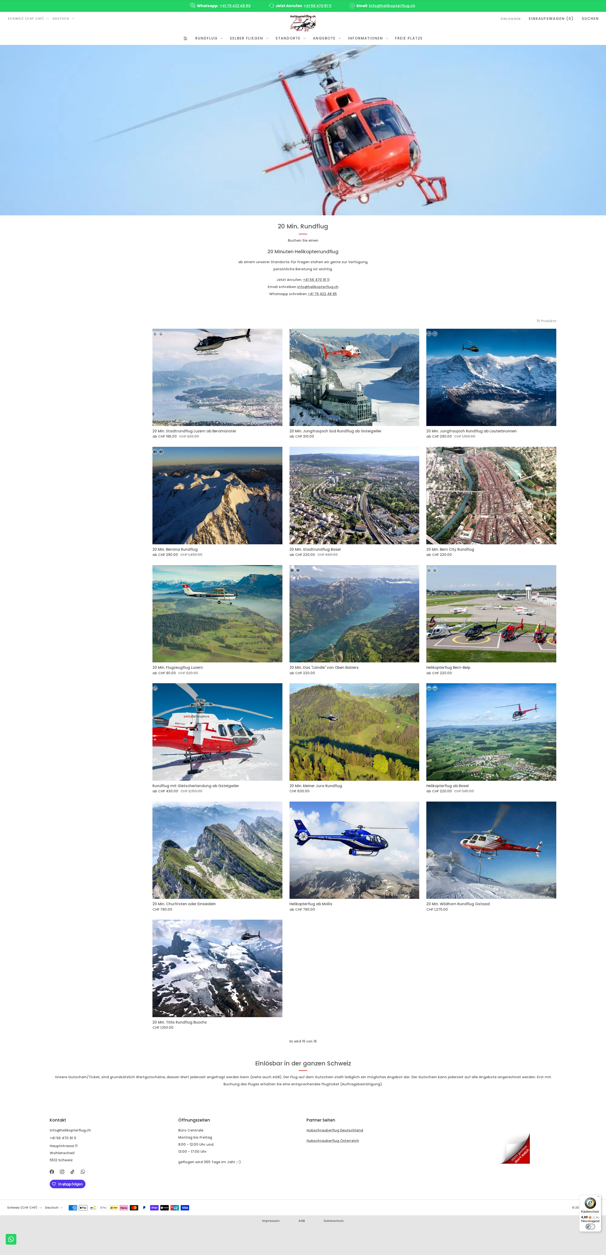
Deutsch (61, 19)
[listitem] (220, 6)
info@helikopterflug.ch (392, 5)
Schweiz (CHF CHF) (26, 19)
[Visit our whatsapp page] (83, 1172)
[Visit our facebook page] (52, 1172)
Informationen (365, 38)
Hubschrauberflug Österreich (333, 1140)
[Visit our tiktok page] (72, 1172)
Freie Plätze (409, 38)
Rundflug (206, 38)
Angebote (324, 38)
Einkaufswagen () (551, 18)
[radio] (155, 333)
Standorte (288, 38)
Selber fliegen (246, 38)
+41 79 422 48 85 (235, 5)
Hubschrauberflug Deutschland (335, 1130)
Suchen (590, 18)
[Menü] (598, 1198)
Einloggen (511, 19)
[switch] (590, 1226)
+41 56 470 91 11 (317, 5)
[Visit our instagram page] (62, 1172)
